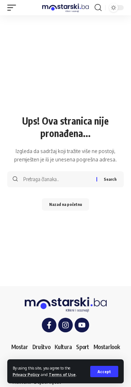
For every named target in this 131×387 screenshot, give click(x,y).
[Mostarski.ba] (65, 7)
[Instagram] (65, 325)
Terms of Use (62, 374)
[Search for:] (57, 179)
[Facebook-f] (49, 325)
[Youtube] (82, 325)
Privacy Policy (26, 374)
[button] (104, 371)
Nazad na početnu (65, 204)
